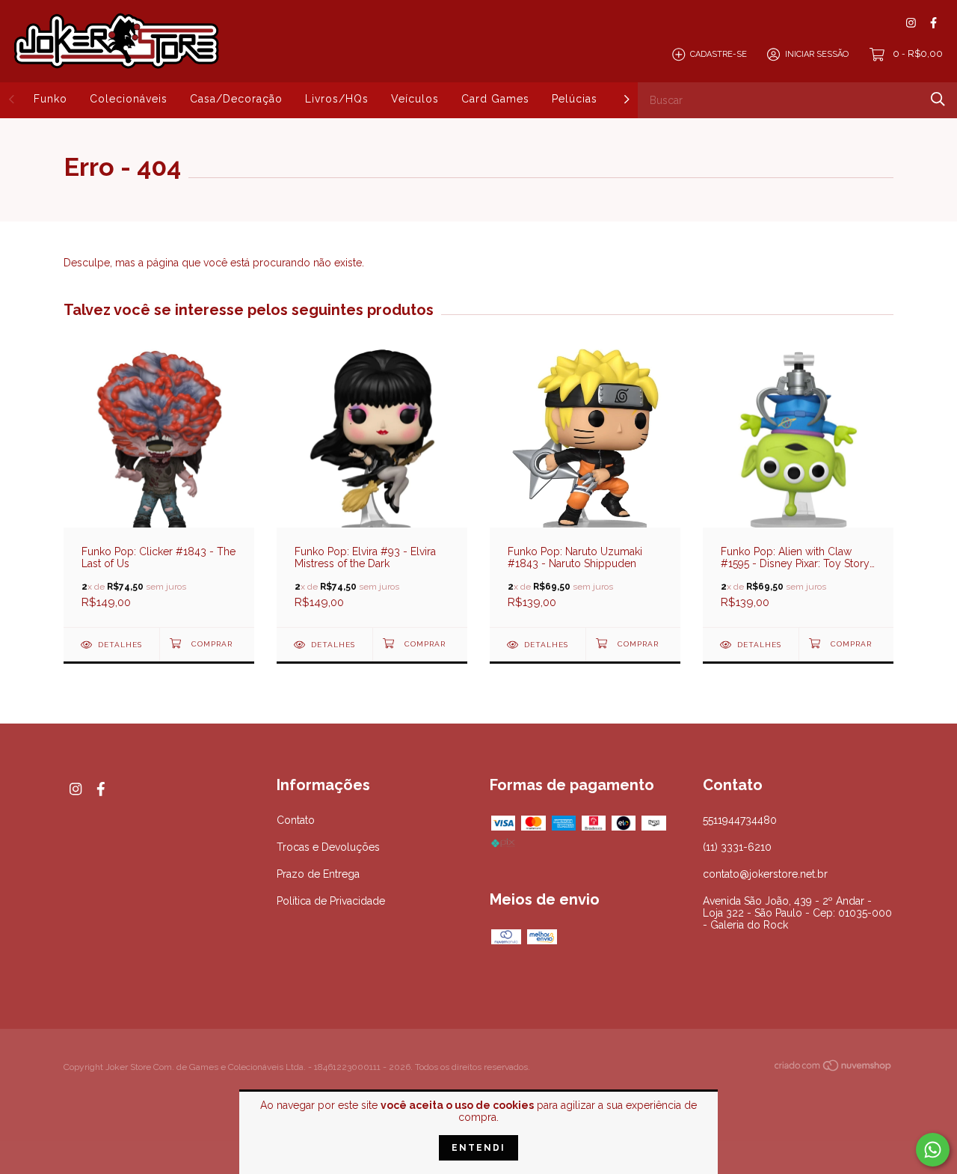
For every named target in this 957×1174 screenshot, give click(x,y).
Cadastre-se (718, 54)
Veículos (415, 99)
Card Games (495, 99)
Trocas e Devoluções (328, 847)
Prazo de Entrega (318, 874)
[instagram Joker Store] (911, 22)
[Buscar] (938, 99)
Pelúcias (574, 99)
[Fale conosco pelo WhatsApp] (933, 1150)
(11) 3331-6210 (737, 847)
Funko (50, 99)
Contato (296, 820)
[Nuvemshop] (833, 1068)
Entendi (478, 1148)
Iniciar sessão (817, 54)
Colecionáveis (128, 99)
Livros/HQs (337, 99)
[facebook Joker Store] (933, 22)
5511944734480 (740, 820)
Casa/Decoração (236, 99)
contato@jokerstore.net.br (765, 874)
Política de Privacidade (331, 901)
